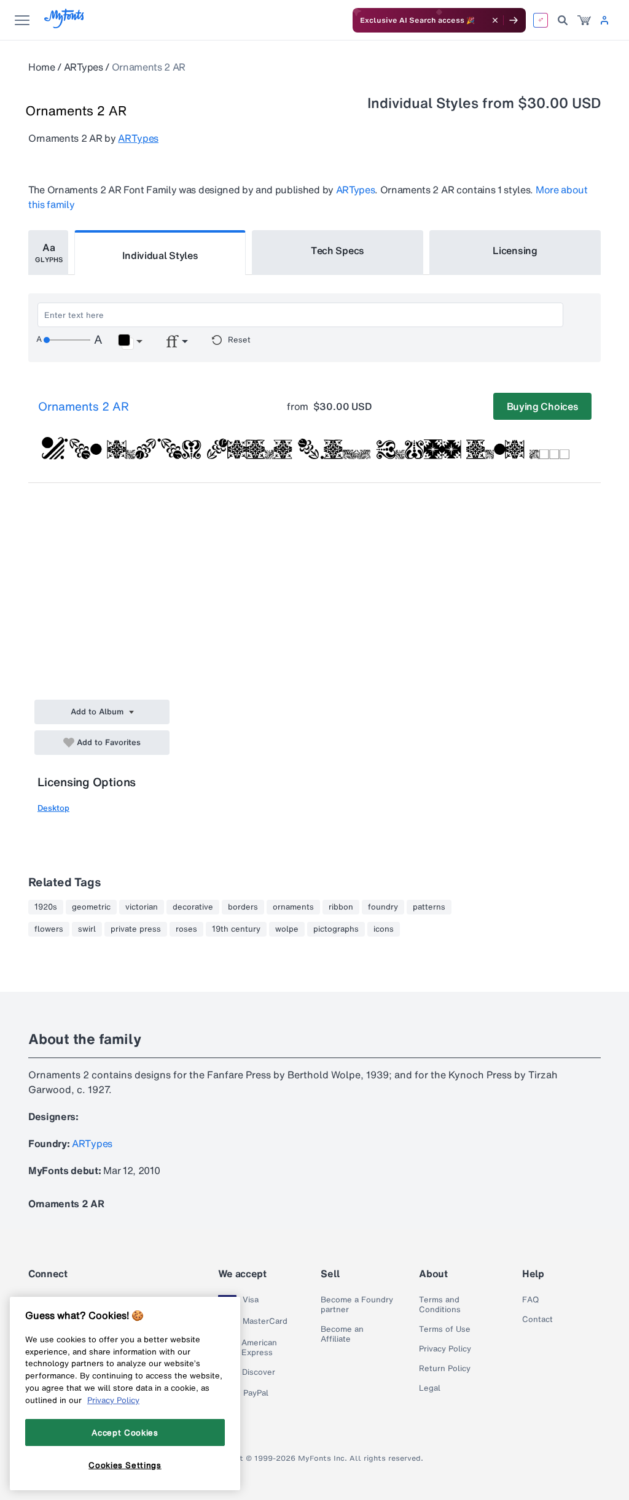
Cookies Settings (125, 1465)
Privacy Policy (445, 1349)
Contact (537, 1319)
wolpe (287, 929)
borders (243, 907)
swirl (87, 929)
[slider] (67, 340)
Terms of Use (445, 1329)
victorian (141, 907)
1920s (45, 907)
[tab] (48, 252)
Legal (429, 1388)
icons (383, 929)
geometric (91, 907)
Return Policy (445, 1369)
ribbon (341, 907)
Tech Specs (337, 250)
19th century (236, 929)
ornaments (293, 907)
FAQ (530, 1300)
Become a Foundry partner (357, 1305)
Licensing (515, 250)
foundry (383, 907)
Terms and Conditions (440, 1305)
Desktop (53, 808)
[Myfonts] (64, 24)
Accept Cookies (125, 1432)
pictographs (336, 929)
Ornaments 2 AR (83, 406)
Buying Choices (543, 406)
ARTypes (83, 67)
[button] (130, 342)
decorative (193, 907)
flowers (48, 929)
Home (41, 67)
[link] (584, 20)
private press (136, 929)
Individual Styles (160, 255)
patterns (429, 907)
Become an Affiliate (342, 1334)
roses (186, 929)
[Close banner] (495, 20)
